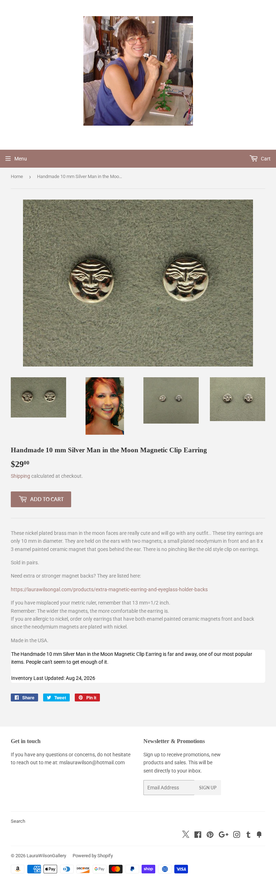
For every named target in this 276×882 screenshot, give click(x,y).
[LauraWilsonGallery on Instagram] (236, 836)
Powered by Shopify (93, 855)
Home (17, 176)
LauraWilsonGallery (46, 855)
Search (18, 821)
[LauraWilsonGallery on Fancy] (259, 836)
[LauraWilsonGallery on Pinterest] (210, 836)
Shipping (20, 476)
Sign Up (207, 787)
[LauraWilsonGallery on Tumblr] (248, 836)
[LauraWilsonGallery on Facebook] (198, 836)
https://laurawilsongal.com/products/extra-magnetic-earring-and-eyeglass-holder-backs (109, 589)
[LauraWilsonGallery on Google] (223, 836)
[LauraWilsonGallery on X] (185, 836)
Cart (265, 159)
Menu (20, 159)
